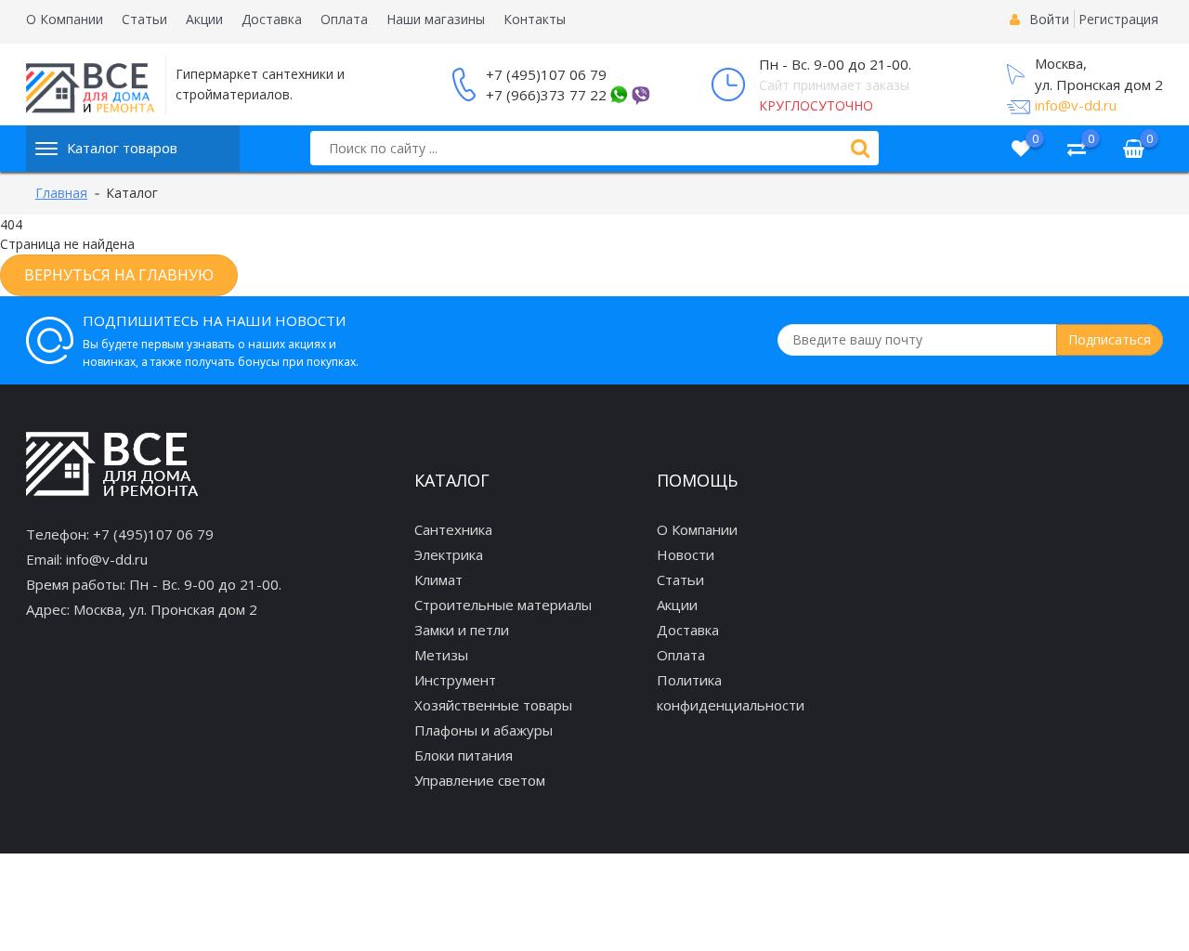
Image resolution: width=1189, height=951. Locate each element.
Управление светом (479, 780)
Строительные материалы (503, 604)
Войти (1049, 19)
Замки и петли (461, 629)
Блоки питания (463, 755)
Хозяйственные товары (493, 705)
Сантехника (453, 529)
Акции (204, 19)
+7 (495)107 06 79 (546, 74)
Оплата (344, 19)
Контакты (534, 19)
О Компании (64, 19)
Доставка (272, 19)
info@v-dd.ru (1076, 105)
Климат (438, 579)
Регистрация (1118, 19)
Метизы (441, 654)
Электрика (448, 554)
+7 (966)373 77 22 (546, 94)
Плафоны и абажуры (483, 730)
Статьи (144, 19)
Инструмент (455, 680)
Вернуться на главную (119, 275)
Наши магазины (435, 19)
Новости (685, 554)
